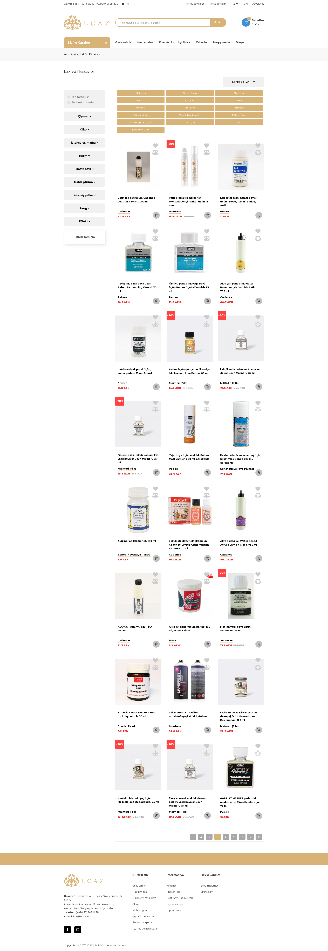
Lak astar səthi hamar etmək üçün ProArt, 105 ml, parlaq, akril (238, 201)
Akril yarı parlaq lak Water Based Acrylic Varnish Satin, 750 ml (238, 287)
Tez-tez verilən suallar (145, 928)
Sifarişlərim (207, 891)
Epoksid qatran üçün (140, 122)
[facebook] (123, 4)
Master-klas (145, 42)
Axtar (218, 22)
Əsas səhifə (123, 42)
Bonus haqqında (142, 922)
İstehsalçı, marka (84, 142)
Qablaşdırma (84, 182)
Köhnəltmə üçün (140, 129)
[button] (170, 339)
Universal (140, 107)
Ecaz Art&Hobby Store (174, 42)
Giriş (246, 3)
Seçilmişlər (219, 3)
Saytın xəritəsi (175, 904)
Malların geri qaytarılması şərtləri (143, 913)
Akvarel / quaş (190, 93)
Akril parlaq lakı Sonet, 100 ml (137, 541)
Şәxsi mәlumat (209, 885)
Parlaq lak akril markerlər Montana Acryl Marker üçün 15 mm (188, 201)
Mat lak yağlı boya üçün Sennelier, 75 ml (235, 628)
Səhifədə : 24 (241, 81)
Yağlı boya (190, 107)
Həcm (83, 155)
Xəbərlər (201, 42)
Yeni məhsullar (80, 96)
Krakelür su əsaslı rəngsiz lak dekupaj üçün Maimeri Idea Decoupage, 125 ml (238, 716)
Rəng (84, 208)
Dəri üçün (190, 122)
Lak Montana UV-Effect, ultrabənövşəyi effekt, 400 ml (188, 714)
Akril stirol (141, 100)
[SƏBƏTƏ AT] (156, 215)
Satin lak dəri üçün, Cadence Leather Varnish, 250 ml (136, 199)
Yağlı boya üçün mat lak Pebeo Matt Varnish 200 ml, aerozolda (189, 457)
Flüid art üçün (239, 115)
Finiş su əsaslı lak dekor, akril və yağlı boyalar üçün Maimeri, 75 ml (138, 458)
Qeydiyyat (258, 3)
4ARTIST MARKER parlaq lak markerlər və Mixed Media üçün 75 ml (240, 802)
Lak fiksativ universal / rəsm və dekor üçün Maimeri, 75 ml (239, 371)
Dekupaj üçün (141, 115)
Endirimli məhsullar (83, 102)
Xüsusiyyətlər (83, 195)
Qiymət (84, 116)
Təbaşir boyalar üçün (189, 115)
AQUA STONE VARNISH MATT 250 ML (137, 628)
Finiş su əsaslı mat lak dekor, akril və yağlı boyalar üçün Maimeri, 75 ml (187, 802)
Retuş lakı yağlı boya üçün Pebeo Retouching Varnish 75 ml (137, 287)
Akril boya (141, 93)
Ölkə (83, 129)
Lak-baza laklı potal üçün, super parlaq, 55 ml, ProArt (135, 371)
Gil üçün (239, 122)
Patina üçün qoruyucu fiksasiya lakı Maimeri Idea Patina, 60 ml (189, 371)
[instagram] (136, 4)
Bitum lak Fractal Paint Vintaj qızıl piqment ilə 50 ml (136, 714)
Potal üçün (239, 107)
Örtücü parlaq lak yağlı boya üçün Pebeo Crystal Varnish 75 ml (189, 287)
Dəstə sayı (84, 169)
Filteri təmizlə (84, 237)
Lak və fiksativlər (90, 54)
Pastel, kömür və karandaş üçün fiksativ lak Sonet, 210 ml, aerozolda (240, 459)
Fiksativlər (239, 93)
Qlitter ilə (189, 100)
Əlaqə (240, 42)
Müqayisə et (196, 3)
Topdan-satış (174, 910)
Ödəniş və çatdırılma (144, 897)
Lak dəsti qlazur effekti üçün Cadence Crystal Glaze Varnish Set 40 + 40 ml (189, 544)
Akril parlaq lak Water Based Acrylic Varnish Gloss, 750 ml (238, 542)
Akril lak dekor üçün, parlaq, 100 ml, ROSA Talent (189, 628)
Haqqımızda (221, 42)
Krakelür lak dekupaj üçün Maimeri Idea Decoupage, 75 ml (138, 800)
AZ (234, 3)
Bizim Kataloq (78, 43)
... (250, 836)
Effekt (84, 221)
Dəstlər (239, 100)
